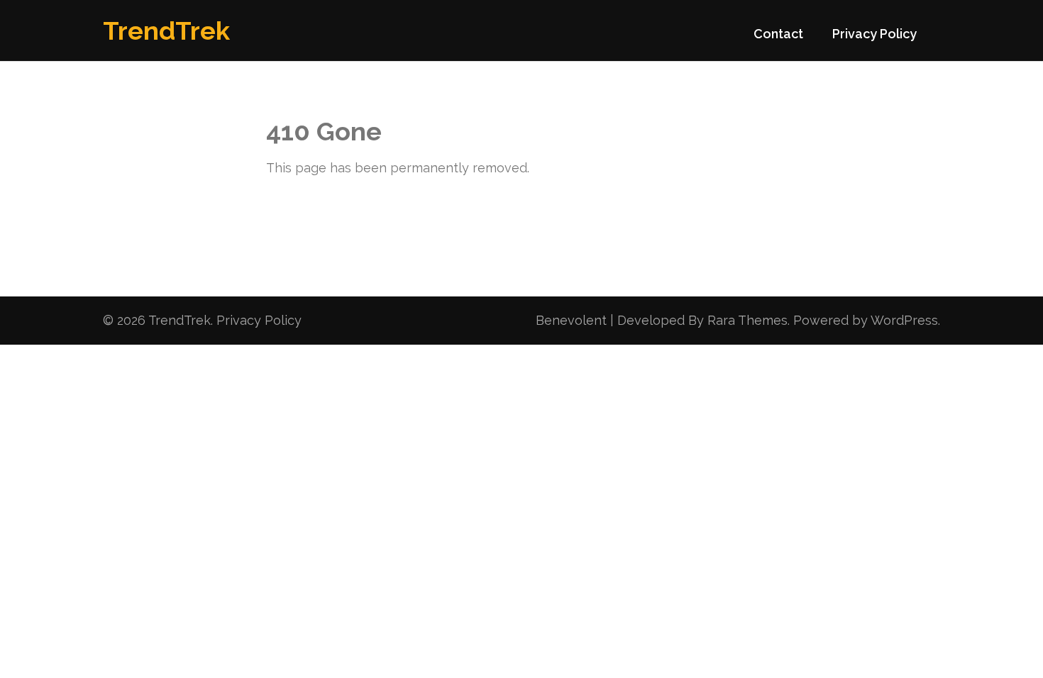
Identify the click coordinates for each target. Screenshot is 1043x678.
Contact (778, 33)
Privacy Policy (874, 33)
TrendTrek (166, 30)
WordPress (904, 320)
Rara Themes (747, 320)
